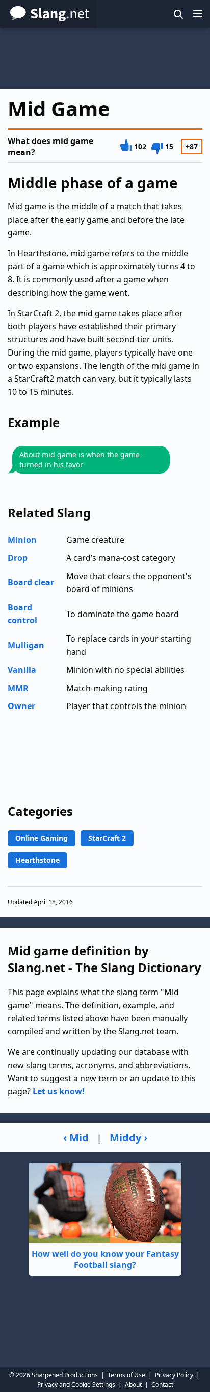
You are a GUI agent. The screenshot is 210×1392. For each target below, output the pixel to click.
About (133, 1384)
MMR (18, 688)
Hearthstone (37, 860)
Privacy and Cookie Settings (76, 1384)
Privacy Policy (174, 1375)
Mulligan (26, 645)
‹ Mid (76, 1137)
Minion (22, 540)
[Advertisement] (105, 58)
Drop (18, 557)
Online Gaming (41, 838)
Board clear (31, 582)
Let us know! (59, 1091)
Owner (21, 706)
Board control (22, 614)
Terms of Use (126, 1375)
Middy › (128, 1137)
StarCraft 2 (107, 838)
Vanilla (22, 669)
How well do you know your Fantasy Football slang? (105, 1259)
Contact (162, 1384)
